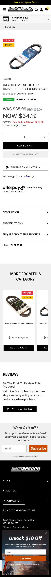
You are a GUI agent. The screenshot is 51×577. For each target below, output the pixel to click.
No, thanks (25, 569)
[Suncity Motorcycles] (20, 10)
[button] (25, 154)
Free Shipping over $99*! (25, 2)
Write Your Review (25, 94)
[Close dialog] (46, 533)
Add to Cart (25, 145)
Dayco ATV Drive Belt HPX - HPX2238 (19, 323)
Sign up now (25, 558)
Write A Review (21, 409)
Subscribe (38, 448)
